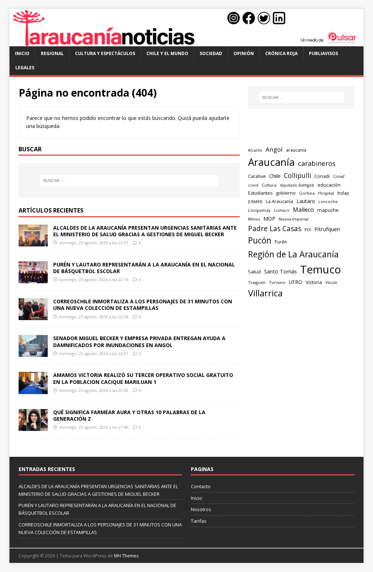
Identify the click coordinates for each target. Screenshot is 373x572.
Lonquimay (259, 210)
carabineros (316, 163)
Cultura (269, 185)
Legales (24, 68)
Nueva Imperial (294, 219)
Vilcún (331, 282)
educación (329, 185)
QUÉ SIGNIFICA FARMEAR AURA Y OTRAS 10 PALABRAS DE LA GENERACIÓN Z (129, 415)
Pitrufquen (327, 229)
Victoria (314, 282)
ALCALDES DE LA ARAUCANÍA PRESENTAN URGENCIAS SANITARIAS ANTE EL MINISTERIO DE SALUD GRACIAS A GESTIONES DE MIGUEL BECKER (145, 231)
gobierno (286, 193)
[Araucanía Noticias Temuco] (186, 42)
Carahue (257, 176)
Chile (274, 175)
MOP (269, 218)
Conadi (322, 176)
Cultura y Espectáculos (105, 53)
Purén (281, 242)
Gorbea (307, 193)
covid (253, 185)
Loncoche (328, 201)
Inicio (22, 53)
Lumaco (282, 210)
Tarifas (199, 521)
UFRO (295, 282)
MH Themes (126, 556)
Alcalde (255, 150)
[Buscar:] (129, 180)
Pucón (259, 240)
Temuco (320, 269)
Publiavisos (323, 53)
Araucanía (271, 162)
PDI (308, 229)
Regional (52, 53)
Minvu (254, 219)
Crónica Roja (281, 53)
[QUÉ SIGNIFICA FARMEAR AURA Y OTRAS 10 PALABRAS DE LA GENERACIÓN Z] (33, 426)
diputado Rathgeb (297, 185)
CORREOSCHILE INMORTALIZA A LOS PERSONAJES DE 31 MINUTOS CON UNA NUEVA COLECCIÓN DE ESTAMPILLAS (142, 304)
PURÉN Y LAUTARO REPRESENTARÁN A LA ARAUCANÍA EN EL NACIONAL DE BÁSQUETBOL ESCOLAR (144, 268)
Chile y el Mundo (167, 53)
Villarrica (265, 293)
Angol (274, 149)
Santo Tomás (280, 271)
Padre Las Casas (274, 228)
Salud (254, 271)
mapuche (328, 210)
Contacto (201, 486)
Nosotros (201, 509)
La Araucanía (279, 201)
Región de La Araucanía (293, 254)
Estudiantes (260, 193)
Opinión (243, 53)
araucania (296, 150)
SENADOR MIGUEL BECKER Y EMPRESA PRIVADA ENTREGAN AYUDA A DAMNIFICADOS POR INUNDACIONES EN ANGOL (139, 341)
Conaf (339, 176)
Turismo (277, 282)
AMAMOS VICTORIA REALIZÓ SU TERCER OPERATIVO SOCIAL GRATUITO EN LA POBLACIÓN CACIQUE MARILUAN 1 (143, 378)
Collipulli (297, 175)
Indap (343, 193)
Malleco (303, 210)
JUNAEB (255, 201)
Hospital (326, 193)
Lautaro (306, 201)
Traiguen (257, 282)
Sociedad (211, 53)
